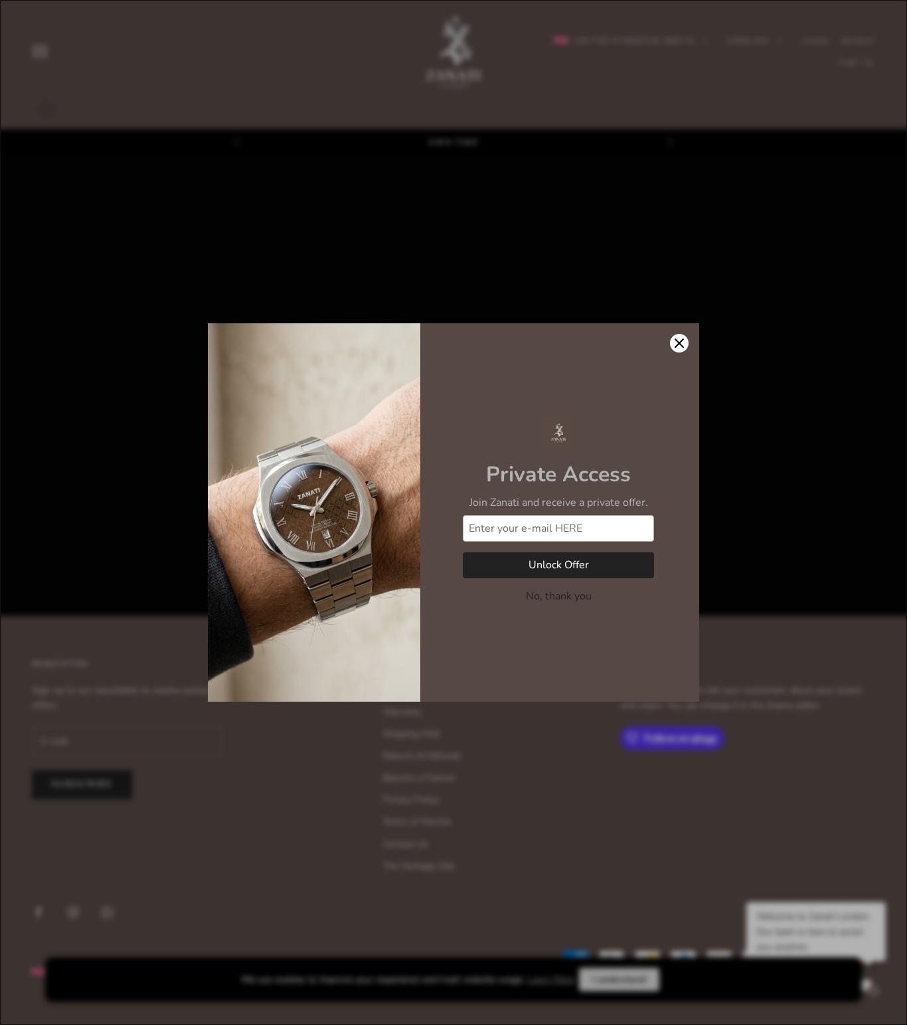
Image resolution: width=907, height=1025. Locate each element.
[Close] (679, 343)
